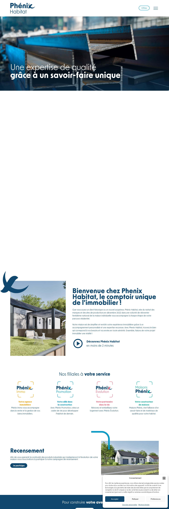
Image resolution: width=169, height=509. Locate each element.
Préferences (156, 499)
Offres (144, 8)
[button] (164, 478)
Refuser (135, 499)
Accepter (114, 499)
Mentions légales (143, 505)
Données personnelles (129, 505)
